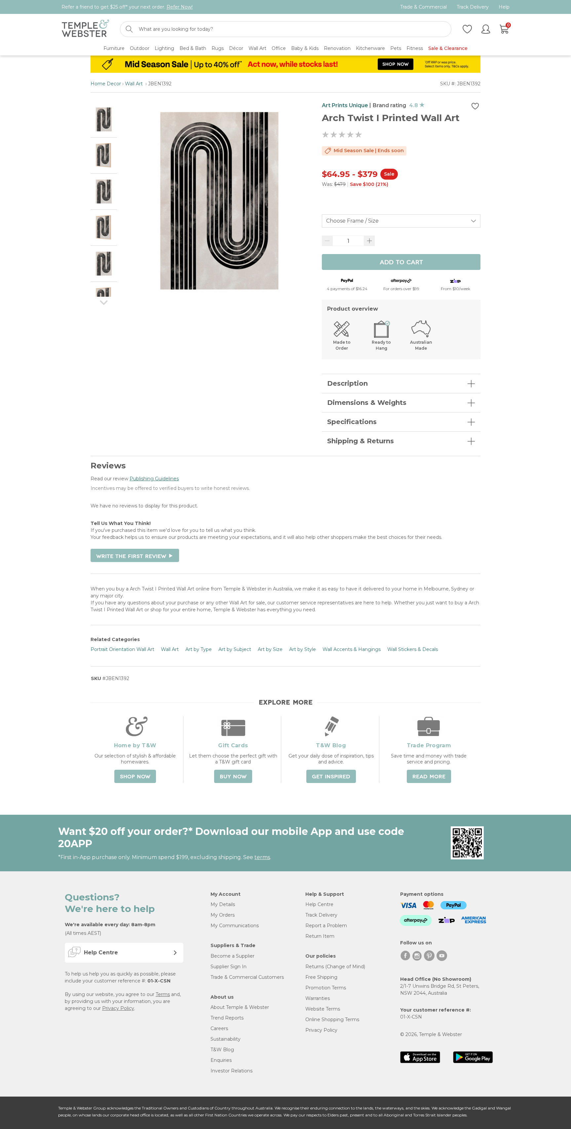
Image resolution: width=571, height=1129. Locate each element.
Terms (163, 994)
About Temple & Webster (239, 1007)
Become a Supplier (232, 956)
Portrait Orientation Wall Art (122, 649)
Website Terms (322, 1009)
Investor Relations (231, 1071)
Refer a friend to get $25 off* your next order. (127, 7)
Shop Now (135, 776)
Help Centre (319, 904)
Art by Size (270, 649)
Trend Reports (227, 1018)
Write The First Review (134, 556)
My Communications (234, 926)
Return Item (319, 936)
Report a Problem (326, 926)
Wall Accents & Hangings (352, 649)
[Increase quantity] (369, 241)
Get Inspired (331, 776)
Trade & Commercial (423, 7)
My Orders (222, 915)
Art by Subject (234, 649)
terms (262, 857)
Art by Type (198, 649)
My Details (222, 904)
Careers (219, 1028)
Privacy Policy (118, 1008)
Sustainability (225, 1039)
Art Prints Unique (345, 105)
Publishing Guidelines (154, 479)
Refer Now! (180, 7)
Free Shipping (321, 977)
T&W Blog (222, 1050)
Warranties (317, 998)
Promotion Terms (325, 988)
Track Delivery (473, 7)
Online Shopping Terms (332, 1019)
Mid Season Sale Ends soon (369, 150)
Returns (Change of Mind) (335, 967)
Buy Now (233, 776)
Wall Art (134, 84)
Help (504, 7)
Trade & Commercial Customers (247, 977)
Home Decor (106, 84)
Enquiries (221, 1060)
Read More (428, 776)
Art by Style (302, 649)
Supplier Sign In (228, 967)
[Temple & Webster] (85, 29)
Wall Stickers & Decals (412, 649)
